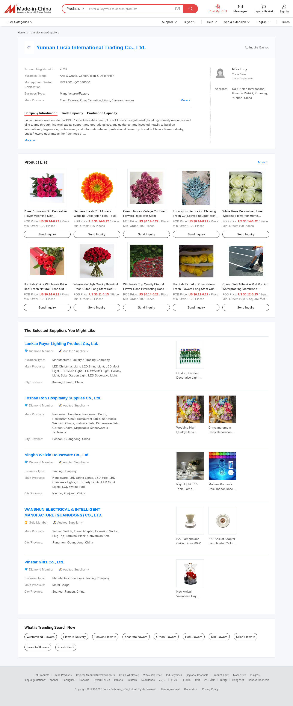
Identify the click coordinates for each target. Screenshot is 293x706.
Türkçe (223, 680)
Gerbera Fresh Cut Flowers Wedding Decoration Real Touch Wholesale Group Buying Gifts (95, 215)
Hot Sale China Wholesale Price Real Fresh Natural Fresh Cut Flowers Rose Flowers (45, 289)
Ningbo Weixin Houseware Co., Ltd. (56, 455)
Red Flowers (193, 636)
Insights (255, 675)
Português (68, 680)
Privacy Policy (210, 689)
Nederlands (148, 680)
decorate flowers (136, 636)
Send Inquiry (47, 234)
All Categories (19, 22)
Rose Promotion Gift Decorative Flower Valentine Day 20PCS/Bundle (45, 215)
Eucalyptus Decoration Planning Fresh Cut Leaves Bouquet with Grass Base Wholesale (194, 215)
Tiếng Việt (238, 680)
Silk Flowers (219, 636)
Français (84, 680)
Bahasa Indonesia (258, 680)
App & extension (235, 22)
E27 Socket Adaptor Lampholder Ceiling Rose (221, 543)
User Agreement (170, 689)
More (184, 100)
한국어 (174, 680)
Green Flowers (166, 636)
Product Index (221, 675)
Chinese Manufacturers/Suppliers (95, 675)
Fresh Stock (66, 647)
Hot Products (41, 675)
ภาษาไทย (209, 680)
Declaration (191, 689)
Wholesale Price (152, 675)
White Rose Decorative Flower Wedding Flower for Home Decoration (243, 215)
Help (210, 22)
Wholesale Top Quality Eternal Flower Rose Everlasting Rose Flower (143, 289)
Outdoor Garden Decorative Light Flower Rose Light (188, 377)
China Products (63, 675)
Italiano (118, 680)
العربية (162, 680)
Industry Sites (174, 675)
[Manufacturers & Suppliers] (27, 8)
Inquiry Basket (257, 47)
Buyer (188, 22)
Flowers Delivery (74, 636)
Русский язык (102, 680)
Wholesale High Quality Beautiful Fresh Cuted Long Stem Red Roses (96, 289)
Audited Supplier (76, 351)
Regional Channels (197, 675)
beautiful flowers (38, 647)
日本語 (187, 680)
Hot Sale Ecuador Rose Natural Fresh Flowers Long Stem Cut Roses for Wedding (194, 289)
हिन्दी (197, 680)
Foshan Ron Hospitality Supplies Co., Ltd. (62, 398)
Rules (286, 22)
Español (53, 680)
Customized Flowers (40, 636)
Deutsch (132, 680)
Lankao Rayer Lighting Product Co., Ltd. (61, 344)
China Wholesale (129, 675)
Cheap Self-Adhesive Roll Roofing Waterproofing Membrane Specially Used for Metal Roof (245, 289)
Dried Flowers (245, 636)
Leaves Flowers (105, 636)
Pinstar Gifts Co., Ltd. (44, 562)
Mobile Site (239, 675)
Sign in (284, 11)
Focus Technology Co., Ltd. (118, 689)
